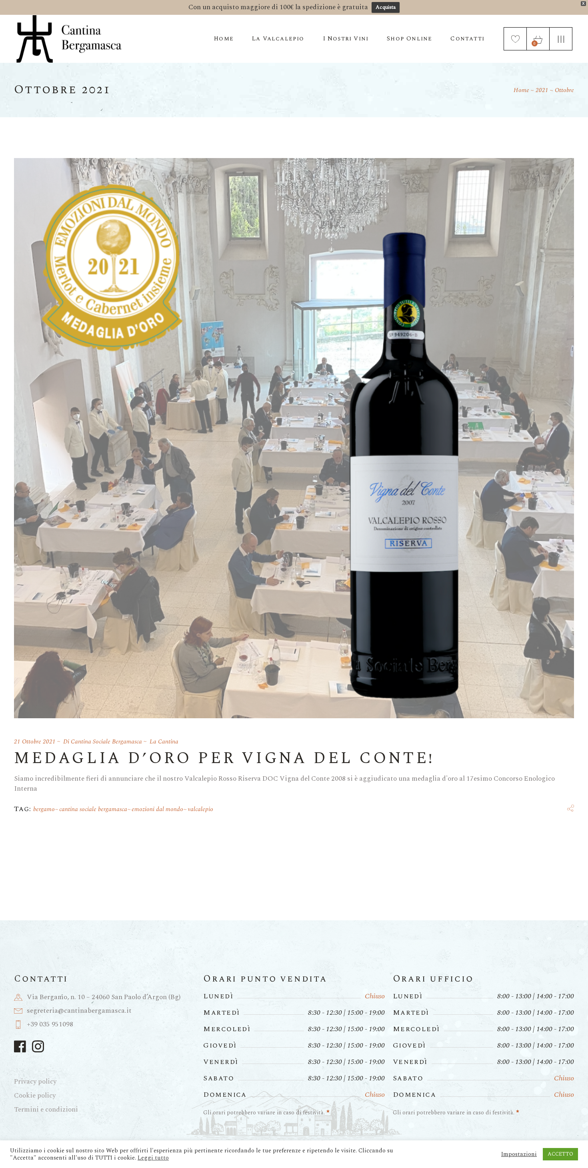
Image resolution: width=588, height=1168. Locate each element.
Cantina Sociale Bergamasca (106, 741)
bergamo (44, 809)
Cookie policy (35, 1095)
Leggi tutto (153, 1157)
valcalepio (200, 809)
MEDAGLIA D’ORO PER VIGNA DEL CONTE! (224, 758)
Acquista (386, 7)
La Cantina (164, 741)
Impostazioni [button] (519, 1154)
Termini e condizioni (46, 1109)
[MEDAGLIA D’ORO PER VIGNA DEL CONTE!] (294, 438)
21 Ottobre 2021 (35, 741)
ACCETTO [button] (560, 1154)
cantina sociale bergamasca (93, 809)
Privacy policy (35, 1081)
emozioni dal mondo (157, 809)
